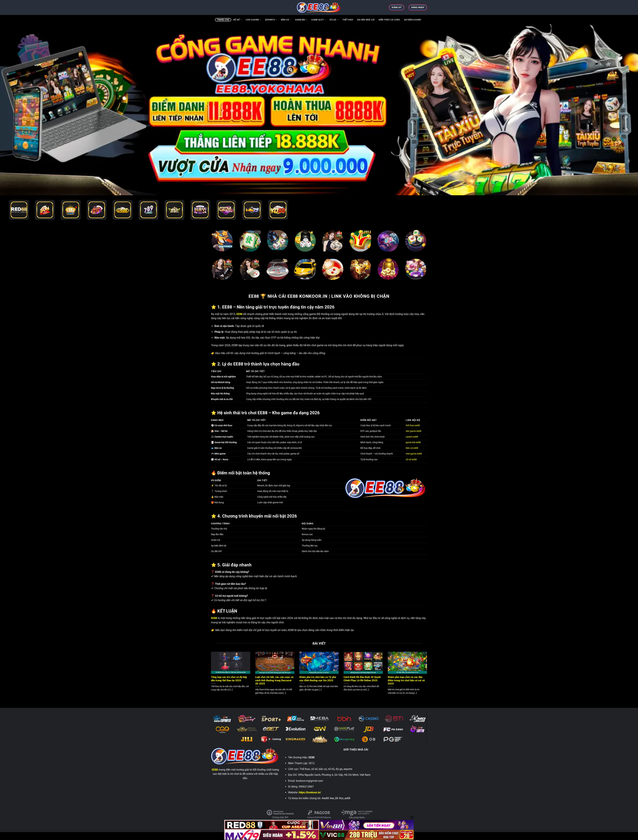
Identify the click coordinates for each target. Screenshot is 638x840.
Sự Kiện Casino (412, 19)
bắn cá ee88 (412, 448)
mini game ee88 (414, 453)
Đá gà (333, 19)
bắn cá (285, 19)
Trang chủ (223, 19)
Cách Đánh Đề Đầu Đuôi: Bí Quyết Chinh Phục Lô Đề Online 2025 (362, 679)
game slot (317, 19)
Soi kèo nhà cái (366, 19)
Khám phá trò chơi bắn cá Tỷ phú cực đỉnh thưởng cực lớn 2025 (317, 679)
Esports (270, 19)
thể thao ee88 (413, 425)
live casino (252, 19)
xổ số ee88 (411, 459)
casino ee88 (412, 436)
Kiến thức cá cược (389, 19)
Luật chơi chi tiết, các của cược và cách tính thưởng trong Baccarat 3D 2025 (274, 680)
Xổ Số (236, 19)
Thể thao (347, 19)
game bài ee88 (413, 442)
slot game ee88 (413, 431)
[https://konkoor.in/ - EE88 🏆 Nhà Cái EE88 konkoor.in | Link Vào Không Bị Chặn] (319, 7)
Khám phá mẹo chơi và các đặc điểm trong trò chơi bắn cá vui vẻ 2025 (406, 680)
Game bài (300, 19)
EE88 (215, 769)
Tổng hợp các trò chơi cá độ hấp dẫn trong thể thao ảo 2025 (229, 679)
